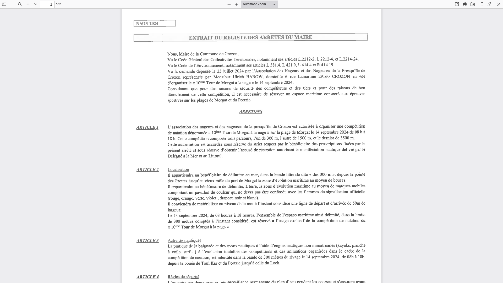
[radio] (482, 4)
